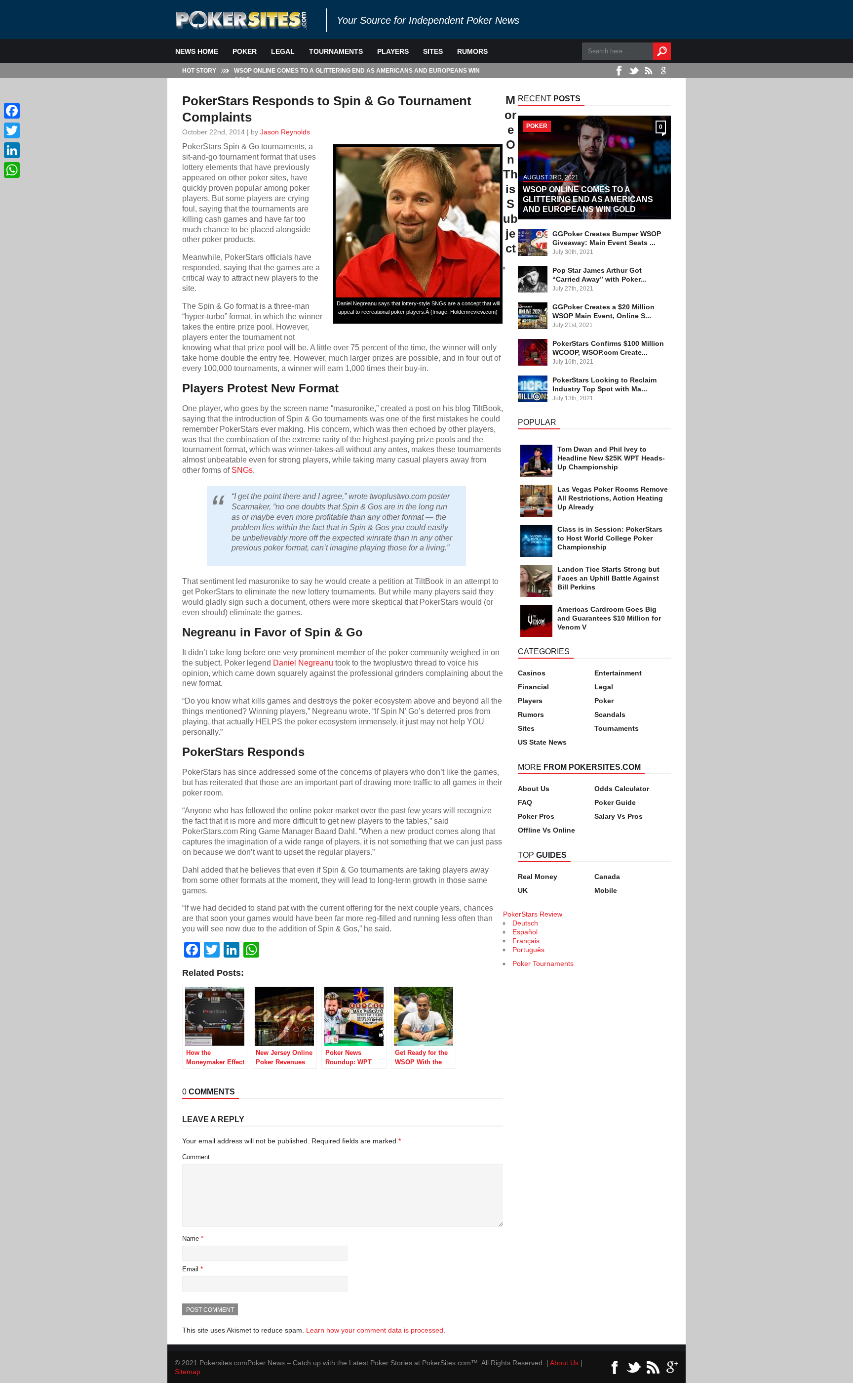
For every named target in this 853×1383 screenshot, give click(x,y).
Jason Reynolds (285, 132)
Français (526, 941)
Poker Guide (615, 802)
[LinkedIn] (12, 150)
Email (192, 1269)
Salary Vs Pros (618, 816)
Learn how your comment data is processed (374, 1330)
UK (523, 890)
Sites (433, 51)
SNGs (242, 469)
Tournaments (336, 51)
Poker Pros (536, 816)
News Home (196, 51)
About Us (533, 789)
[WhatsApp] (12, 170)
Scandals (609, 714)
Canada (607, 876)
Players (393, 51)
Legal (283, 51)
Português (528, 950)
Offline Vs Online (546, 830)
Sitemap (187, 1372)
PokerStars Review (532, 914)
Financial (533, 687)
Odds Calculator (621, 789)
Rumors (472, 51)
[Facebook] (12, 111)
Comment (196, 1157)
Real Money (537, 876)
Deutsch (525, 923)
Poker (245, 51)
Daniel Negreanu (303, 662)
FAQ (525, 802)
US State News (542, 742)
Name (192, 1238)
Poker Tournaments (543, 963)
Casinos (531, 673)
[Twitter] (12, 130)
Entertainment (618, 673)
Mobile (605, 890)
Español (525, 932)
